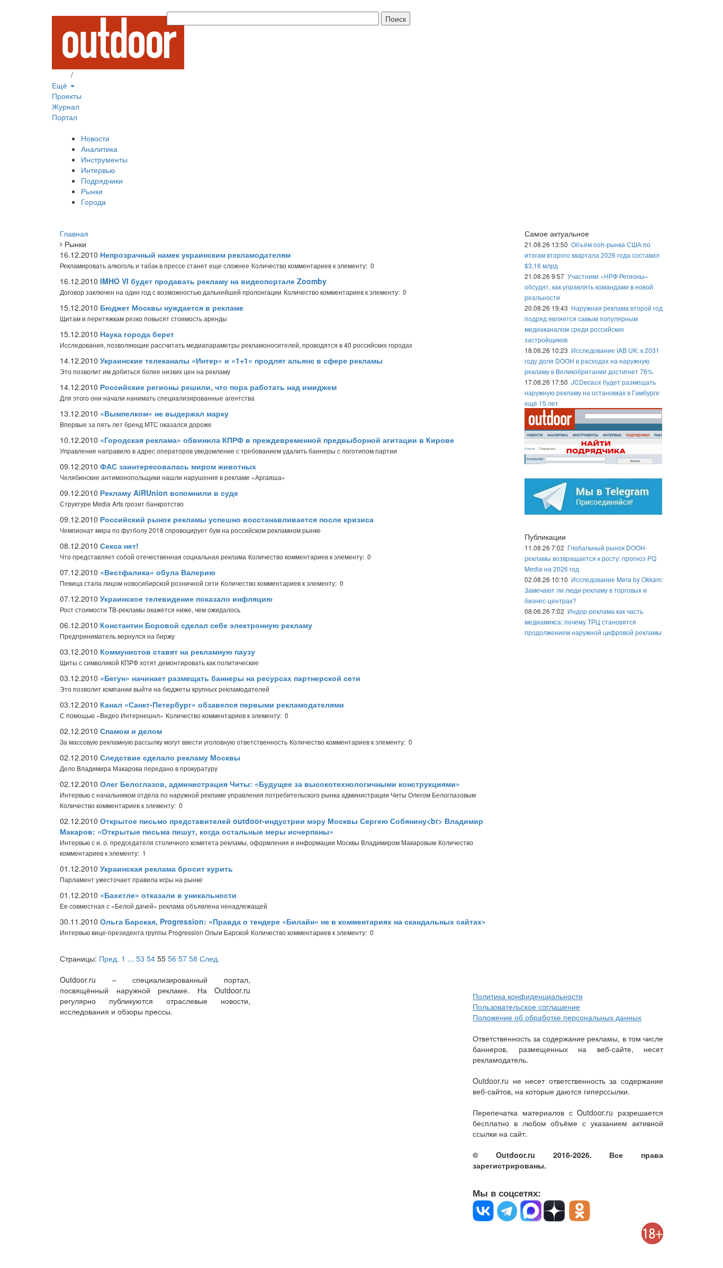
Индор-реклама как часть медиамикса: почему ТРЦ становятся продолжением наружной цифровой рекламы (593, 621)
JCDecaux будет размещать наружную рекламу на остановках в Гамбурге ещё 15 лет (592, 392)
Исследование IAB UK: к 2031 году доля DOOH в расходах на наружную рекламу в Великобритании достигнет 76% (592, 361)
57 (182, 958)
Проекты (67, 95)
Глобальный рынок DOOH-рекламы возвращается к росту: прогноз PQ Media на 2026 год (590, 558)
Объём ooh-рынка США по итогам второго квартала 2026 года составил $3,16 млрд (592, 255)
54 (151, 958)
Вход (60, 74)
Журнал (65, 106)
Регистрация (97, 74)
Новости (95, 138)
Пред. (109, 958)
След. (210, 958)
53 (140, 958)
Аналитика (99, 148)
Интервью (98, 170)
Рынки (92, 191)
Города (93, 201)
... (131, 958)
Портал (64, 117)
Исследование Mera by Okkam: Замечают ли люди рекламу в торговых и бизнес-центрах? (594, 590)
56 (172, 958)
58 (193, 958)
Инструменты (104, 159)
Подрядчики (102, 180)
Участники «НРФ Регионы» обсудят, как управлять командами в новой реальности (589, 286)
